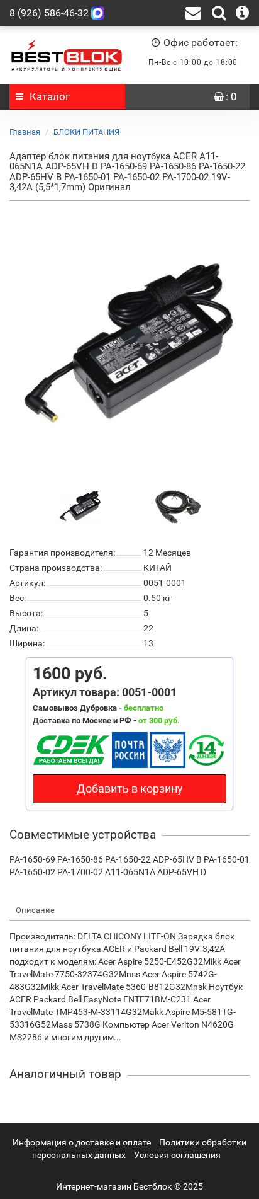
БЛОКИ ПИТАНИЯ (86, 132)
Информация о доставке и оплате (82, 1142)
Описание (35, 910)
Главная (24, 132)
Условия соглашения (177, 1155)
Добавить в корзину (130, 788)
